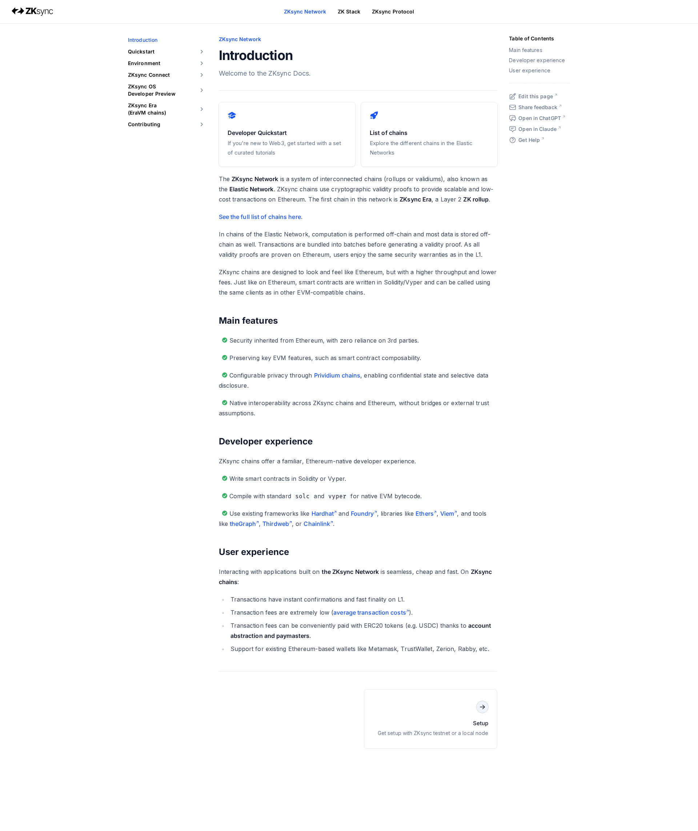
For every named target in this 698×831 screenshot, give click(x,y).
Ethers (425, 513)
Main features (248, 320)
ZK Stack (349, 11)
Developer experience (266, 441)
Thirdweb (275, 523)
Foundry (362, 513)
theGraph (243, 523)
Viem (447, 513)
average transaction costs (369, 612)
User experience (254, 552)
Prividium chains (337, 375)
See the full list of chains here (260, 216)
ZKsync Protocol (393, 11)
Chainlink (317, 523)
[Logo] (32, 11)
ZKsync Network (305, 11)
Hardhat (323, 513)
